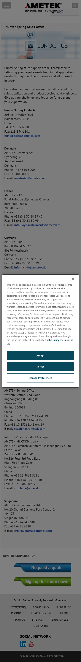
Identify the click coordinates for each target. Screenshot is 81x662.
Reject (40, 366)
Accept (40, 355)
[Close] (73, 279)
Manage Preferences (40, 377)
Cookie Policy (52, 340)
